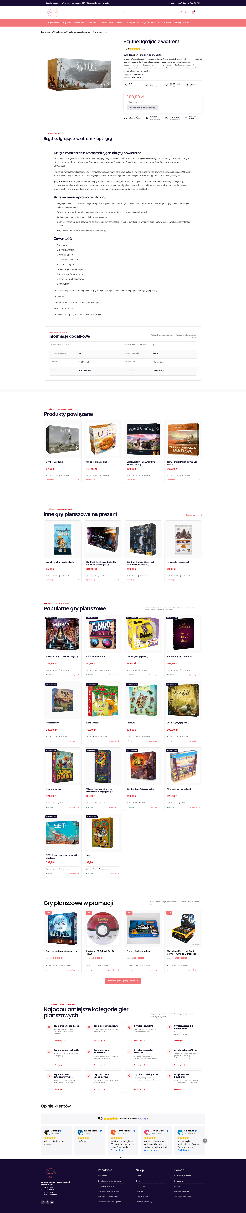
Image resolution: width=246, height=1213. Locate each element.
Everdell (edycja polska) (178, 723)
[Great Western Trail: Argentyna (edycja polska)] (143, 439)
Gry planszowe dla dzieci (73, 22)
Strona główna (47, 32)
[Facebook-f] (43, 1202)
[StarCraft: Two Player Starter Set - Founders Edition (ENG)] (102, 539)
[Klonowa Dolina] (62, 766)
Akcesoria (119, 22)
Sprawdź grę (50, 580)
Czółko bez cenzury (95, 656)
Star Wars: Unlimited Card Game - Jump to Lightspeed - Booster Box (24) (182, 954)
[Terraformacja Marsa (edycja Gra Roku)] (183, 439)
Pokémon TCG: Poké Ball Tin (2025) (100, 952)
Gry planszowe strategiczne (78, 32)
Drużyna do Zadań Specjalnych (62, 951)
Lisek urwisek (92, 723)
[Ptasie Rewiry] (62, 700)
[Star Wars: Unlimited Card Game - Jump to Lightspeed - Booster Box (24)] (183, 928)
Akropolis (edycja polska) (179, 789)
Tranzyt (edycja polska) (139, 951)
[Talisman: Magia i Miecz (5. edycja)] (62, 633)
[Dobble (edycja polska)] (143, 633)
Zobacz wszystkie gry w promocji (121, 981)
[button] (41, 1141)
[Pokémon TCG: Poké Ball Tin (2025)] (102, 928)
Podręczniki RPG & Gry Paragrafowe (142, 22)
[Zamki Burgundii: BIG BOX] (183, 633)
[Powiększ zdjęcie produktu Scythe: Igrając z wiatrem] (79, 74)
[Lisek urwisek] (102, 700)
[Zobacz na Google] (46, 1132)
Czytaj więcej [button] (117, 1150)
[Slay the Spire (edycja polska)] (143, 766)
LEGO (160, 22)
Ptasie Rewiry (52, 723)
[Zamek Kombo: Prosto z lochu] (62, 539)
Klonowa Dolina (53, 789)
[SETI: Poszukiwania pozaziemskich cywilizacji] (62, 832)
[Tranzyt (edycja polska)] (143, 928)
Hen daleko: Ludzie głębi (178, 562)
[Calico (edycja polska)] (102, 439)
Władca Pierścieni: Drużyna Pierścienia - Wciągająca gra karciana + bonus (99, 792)
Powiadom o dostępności (142, 107)
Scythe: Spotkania (54, 462)
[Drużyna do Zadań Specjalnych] (62, 928)
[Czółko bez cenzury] (102, 633)
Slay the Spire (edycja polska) (140, 789)
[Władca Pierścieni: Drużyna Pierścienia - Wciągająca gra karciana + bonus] (102, 766)
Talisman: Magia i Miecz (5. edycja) (62, 656)
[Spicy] (102, 832)
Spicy (89, 855)
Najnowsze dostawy (172, 22)
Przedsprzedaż (106, 22)
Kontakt (186, 22)
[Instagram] (47, 1202)
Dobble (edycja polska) (137, 656)
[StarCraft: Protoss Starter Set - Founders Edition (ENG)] (143, 539)
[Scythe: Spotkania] (62, 439)
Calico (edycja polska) (96, 462)
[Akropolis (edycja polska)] (183, 766)
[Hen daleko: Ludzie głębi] (183, 539)
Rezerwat (131, 723)
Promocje (92, 22)
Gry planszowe (53, 22)
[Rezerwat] (143, 700)
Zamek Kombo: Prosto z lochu (60, 562)
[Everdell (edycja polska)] (183, 700)
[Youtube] (52, 1202)
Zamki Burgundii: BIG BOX (179, 656)
